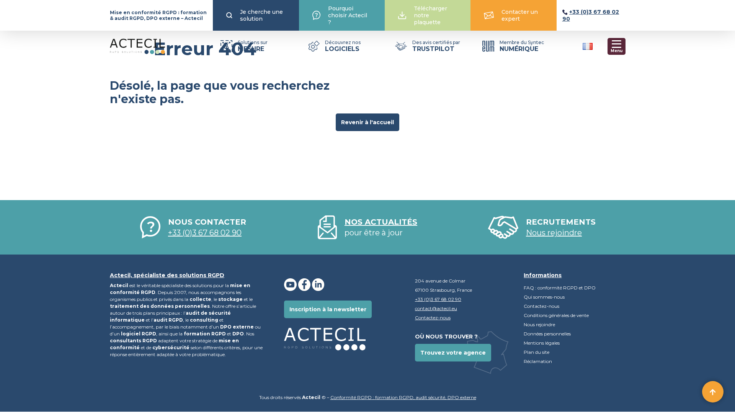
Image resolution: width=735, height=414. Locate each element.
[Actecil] (137, 46)
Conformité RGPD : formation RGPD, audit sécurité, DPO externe (403, 397)
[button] (591, 45)
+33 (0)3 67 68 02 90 (205, 232)
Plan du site (536, 352)
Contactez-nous (433, 317)
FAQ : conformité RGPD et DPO (560, 288)
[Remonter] (713, 391)
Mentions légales (542, 343)
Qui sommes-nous (544, 297)
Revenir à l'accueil (367, 122)
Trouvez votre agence (453, 352)
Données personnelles (548, 334)
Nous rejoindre (539, 324)
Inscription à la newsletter (327, 309)
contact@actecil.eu (436, 308)
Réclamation (538, 361)
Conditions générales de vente (556, 315)
